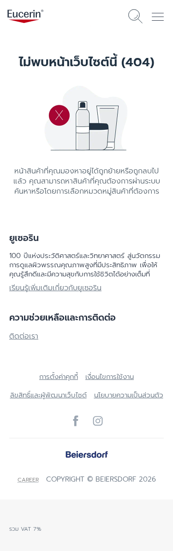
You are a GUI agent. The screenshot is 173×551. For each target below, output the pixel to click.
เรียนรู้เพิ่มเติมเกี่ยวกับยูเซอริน (55, 287)
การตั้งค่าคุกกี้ (58, 377)
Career (28, 480)
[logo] (25, 16)
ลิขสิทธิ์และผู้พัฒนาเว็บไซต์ (48, 395)
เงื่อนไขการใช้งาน (109, 377)
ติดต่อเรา (23, 336)
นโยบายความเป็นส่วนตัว (128, 395)
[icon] (75, 420)
